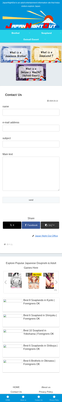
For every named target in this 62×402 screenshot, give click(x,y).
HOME (16, 387)
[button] (50, 225)
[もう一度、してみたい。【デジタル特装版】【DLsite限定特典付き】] (34, 281)
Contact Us (16, 392)
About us (45, 387)
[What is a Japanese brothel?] (15, 54)
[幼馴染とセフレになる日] (16, 281)
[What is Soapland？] (46, 54)
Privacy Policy (46, 392)
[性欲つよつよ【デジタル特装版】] (51, 281)
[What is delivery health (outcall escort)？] (31, 72)
